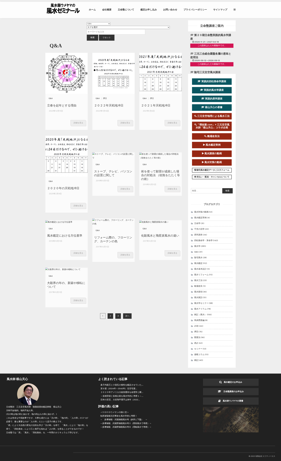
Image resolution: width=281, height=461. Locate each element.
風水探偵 (198, 292)
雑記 (196, 360)
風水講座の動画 (213, 153)
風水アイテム (200, 309)
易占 (196, 343)
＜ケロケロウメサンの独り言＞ (114, 412)
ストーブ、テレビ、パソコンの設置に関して (113, 173)
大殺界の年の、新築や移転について (66, 284)
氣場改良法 (213, 136)
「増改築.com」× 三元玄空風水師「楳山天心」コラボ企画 (212, 126)
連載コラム (199, 354)
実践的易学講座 (213, 98)
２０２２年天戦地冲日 (108, 105)
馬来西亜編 (199, 320)
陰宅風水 (198, 257)
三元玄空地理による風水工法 (213, 116)
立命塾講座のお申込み (232, 391)
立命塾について (126, 9)
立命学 (197, 223)
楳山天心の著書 (213, 107)
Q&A (51, 98)
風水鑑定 (198, 263)
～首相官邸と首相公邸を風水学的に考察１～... (122, 396)
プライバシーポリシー (195, 9)
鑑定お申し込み (148, 9)
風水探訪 (198, 297)
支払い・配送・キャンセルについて (212, 177)
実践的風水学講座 (213, 90)
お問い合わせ (170, 9)
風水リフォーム (201, 275)
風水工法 (198, 280)
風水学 (197, 246)
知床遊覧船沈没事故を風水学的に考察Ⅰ (118, 416)
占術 (196, 326)
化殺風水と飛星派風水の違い (160, 235)
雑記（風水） (200, 314)
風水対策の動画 (213, 162)
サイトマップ (220, 9)
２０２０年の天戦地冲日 (63, 188)
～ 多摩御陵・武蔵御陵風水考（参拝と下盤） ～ (123, 419)
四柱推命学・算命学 (203, 240)
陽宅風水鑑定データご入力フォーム (212, 170)
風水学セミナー (201, 303)
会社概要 (107, 9)
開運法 (197, 337)
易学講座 (198, 235)
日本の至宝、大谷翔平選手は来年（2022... (120, 400)
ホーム (92, 9)
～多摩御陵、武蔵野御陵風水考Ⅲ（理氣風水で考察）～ (125, 427)
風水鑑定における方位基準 (64, 235)
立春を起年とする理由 (61, 105)
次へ (127, 316)
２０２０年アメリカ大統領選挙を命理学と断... (122, 392)
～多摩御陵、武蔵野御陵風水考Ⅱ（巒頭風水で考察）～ (125, 423)
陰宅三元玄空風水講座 (207, 72)
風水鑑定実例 (213, 145)
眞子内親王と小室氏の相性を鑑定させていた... (122, 385)
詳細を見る (78, 123)
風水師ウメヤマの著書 (232, 401)
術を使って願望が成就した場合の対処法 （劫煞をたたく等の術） (160, 175)
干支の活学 (199, 229)
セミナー (198, 349)
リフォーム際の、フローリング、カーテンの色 (113, 239)
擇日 (105, 98)
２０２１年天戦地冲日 (155, 105)
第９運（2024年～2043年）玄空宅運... (119, 388)
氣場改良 (198, 286)
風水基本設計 (200, 269)
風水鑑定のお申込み (232, 382)
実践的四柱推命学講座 (213, 81)
